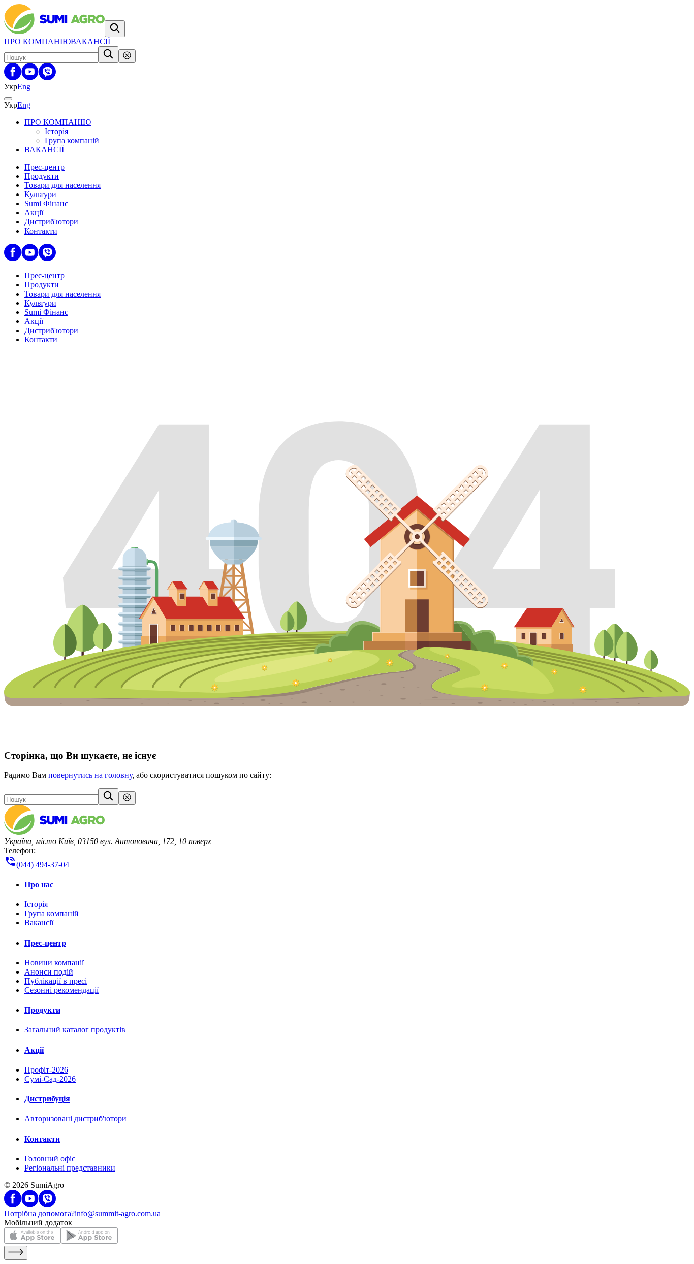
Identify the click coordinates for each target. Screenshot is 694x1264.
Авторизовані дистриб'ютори (75, 1118)
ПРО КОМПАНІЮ (37, 41)
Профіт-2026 (46, 1069)
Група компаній (72, 140)
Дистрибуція (47, 1098)
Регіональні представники (69, 1167)
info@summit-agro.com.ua (118, 1213)
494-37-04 (42, 864)
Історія (56, 131)
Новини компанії (54, 962)
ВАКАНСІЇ (90, 41)
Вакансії (38, 922)
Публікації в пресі (55, 981)
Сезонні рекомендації (61, 990)
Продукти (41, 176)
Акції (33, 212)
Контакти (40, 230)
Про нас (38, 884)
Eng (23, 86)
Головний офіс (49, 1158)
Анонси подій (48, 971)
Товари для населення (62, 185)
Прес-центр (44, 167)
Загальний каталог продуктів (74, 1029)
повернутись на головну (90, 775)
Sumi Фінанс (46, 203)
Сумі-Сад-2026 (50, 1079)
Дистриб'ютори (51, 221)
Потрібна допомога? (39, 1213)
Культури (40, 194)
